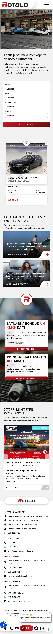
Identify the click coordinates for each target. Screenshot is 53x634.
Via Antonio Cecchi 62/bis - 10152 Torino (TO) (26, 562)
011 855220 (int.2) (16, 568)
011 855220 (13, 543)
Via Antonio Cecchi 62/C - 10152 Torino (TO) (28, 516)
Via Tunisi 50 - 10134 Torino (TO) (22, 525)
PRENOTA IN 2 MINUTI (26, 349)
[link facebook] (36, 628)
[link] (26, 244)
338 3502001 (14, 572)
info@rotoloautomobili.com (20, 551)
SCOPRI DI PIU (12, 487)
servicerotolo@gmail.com (19, 601)
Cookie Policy (14, 616)
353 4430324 (14, 597)
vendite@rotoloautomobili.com (22, 529)
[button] (3, 625)
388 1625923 (14, 533)
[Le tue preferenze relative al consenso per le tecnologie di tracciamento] (48, 629)
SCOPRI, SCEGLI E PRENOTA (16, 254)
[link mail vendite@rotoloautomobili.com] (17, 628)
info (28, 628)
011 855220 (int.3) (16, 593)
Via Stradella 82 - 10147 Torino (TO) (24, 521)
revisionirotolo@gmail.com (20, 576)
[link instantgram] (42, 628)
